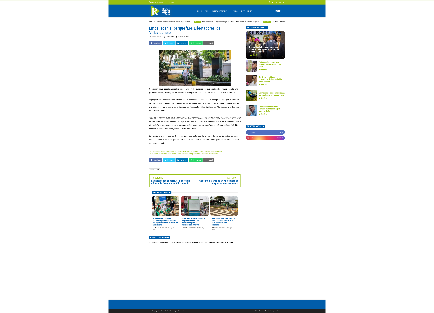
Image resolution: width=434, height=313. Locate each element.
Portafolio (171, 2)
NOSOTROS (205, 11)
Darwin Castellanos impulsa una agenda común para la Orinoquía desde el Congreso (209, 22)
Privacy (272, 311)
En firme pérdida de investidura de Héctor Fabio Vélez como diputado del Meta (277, 22)
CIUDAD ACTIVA (184, 37)
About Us (264, 311)
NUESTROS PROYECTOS (220, 11)
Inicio (256, 311)
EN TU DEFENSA (246, 11)
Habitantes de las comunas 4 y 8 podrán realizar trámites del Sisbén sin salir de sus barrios (187, 151)
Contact (279, 311)
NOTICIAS (234, 11)
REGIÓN (175, 22)
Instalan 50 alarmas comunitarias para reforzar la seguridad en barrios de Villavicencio (185, 154)
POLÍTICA (246, 22)
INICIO (197, 11)
